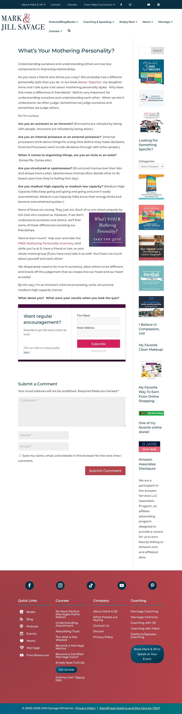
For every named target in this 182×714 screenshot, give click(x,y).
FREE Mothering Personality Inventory (45, 243)
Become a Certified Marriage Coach (69, 655)
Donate (98, 631)
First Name (83, 315)
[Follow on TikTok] (91, 585)
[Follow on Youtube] (121, 585)
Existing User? (65, 677)
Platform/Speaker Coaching (144, 635)
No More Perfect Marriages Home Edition (68, 614)
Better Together (89, 82)
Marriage (33, 648)
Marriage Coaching (144, 611)
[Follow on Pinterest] (152, 585)
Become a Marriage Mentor (70, 647)
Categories (146, 161)
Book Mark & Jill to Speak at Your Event (147, 653)
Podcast (32, 626)
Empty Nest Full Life (70, 662)
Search (157, 50)
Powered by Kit (98, 350)
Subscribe (99, 343)
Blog (29, 619)
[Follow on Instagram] (60, 585)
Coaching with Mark (145, 628)
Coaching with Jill (143, 622)
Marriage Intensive (144, 617)
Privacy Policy (103, 637)
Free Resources (37, 655)
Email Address (86, 327)
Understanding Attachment (67, 624)
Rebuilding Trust (68, 631)
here (26, 352)
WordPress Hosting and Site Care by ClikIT (129, 708)
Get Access (66, 669)
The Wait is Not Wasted (66, 638)
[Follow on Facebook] (29, 585)
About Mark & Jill (105, 611)
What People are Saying (105, 618)
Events (31, 633)
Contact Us (101, 625)
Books (30, 612)
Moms (30, 640)
